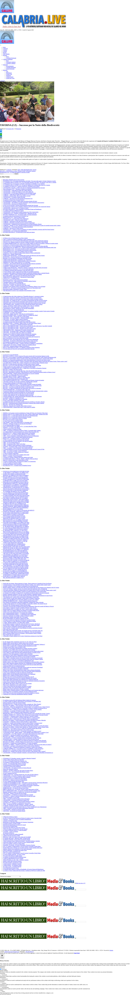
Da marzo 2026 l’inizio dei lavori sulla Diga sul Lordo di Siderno (18, 393)
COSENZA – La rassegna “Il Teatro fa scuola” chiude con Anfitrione (19, 711)
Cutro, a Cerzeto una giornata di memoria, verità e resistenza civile (18, 239)
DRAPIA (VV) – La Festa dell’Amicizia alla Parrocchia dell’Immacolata (20, 415)
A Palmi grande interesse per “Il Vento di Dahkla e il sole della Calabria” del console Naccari (25, 603)
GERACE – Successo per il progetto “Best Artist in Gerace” (17, 405)
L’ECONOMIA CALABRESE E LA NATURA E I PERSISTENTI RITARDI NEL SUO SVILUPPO (15, 555)
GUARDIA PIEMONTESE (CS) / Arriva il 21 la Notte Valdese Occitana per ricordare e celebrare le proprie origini (30, 243)
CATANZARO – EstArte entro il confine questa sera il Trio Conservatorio (20, 212)
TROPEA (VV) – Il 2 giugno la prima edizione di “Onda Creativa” (19, 434)
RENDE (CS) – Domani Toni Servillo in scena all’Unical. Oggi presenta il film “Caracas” (24, 751)
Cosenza (5, 50)
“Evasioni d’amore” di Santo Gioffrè (11, 823)
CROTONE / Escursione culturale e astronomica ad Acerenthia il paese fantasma (22, 297)
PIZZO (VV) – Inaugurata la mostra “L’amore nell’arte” (16, 438)
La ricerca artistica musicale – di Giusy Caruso (14, 854)
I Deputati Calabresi (10, 62)
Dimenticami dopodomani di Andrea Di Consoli (14, 824)
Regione (5, 55)
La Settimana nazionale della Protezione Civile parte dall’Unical (18, 270)
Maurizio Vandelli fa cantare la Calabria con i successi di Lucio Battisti (19, 792)
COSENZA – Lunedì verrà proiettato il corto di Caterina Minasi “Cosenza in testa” (22, 723)
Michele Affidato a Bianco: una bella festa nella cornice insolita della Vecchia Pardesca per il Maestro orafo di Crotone (31, 587)
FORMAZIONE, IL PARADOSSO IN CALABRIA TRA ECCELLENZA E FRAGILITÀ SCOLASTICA (16, 488)
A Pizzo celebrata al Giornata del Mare (12, 429)
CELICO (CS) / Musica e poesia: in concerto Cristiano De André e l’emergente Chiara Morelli (25, 242)
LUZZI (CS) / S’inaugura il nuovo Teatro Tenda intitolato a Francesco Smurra (21, 244)
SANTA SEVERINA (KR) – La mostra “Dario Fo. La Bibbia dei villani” (20, 315)
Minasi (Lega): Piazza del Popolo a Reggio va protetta (16, 689)
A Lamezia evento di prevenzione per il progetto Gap (15, 216)
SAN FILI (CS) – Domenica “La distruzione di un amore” (17, 802)
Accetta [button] (65, 953)
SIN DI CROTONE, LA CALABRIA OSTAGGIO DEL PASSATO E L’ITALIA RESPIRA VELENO (15, 520)
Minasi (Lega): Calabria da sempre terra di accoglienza (16, 675)
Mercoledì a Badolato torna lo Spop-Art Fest (13, 179)
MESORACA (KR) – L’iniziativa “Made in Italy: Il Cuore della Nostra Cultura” (22, 323)
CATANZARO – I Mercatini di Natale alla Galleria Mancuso (17, 190)
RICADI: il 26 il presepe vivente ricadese (13, 419)
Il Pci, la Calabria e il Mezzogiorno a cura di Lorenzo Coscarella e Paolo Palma (22, 846)
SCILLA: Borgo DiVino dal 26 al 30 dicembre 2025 (15, 379)
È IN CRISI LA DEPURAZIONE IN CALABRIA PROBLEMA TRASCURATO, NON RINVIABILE (16, 499)
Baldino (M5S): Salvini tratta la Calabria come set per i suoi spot (18, 643)
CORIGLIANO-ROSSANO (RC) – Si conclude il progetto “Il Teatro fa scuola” (22, 731)
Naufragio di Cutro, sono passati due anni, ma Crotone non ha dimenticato (20, 339)
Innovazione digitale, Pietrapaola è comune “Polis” (15, 289)
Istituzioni (5, 64)
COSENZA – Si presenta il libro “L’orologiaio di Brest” (16, 266)
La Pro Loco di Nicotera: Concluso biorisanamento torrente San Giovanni (20, 205)
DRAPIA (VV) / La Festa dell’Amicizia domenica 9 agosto (17, 417)
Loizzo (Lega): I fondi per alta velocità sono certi (14, 682)
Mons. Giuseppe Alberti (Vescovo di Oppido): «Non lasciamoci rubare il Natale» (22, 633)
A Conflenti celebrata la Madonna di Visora (13, 210)
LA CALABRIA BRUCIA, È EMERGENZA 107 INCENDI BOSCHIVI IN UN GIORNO (14, 544)
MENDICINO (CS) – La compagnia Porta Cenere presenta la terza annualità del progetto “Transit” (26, 713)
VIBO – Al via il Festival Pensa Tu (11, 442)
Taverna (34, 169)
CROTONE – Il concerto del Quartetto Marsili (14, 811)
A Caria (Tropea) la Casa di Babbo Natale (13, 421)
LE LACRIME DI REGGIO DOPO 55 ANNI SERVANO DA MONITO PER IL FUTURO (14, 517)
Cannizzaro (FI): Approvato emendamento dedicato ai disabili (17, 694)
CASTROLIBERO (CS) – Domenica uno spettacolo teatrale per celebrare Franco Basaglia (24, 740)
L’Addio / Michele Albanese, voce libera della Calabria (16, 622)
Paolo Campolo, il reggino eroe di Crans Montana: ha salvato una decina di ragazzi (22, 628)
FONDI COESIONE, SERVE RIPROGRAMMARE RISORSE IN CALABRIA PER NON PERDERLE (16, 507)
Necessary (4, 969)
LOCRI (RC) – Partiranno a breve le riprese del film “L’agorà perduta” (20, 721)
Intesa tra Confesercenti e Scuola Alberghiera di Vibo (15, 460)
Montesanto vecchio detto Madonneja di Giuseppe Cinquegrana (18, 822)
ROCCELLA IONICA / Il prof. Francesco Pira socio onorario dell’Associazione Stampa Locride (26, 356)
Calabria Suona (9, 77)
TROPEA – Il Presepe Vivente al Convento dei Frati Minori (17, 423)
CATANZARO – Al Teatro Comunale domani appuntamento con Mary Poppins (22, 737)
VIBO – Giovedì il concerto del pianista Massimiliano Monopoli (18, 808)
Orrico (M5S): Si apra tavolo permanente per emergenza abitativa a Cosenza (21, 693)
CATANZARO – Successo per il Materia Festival (15, 204)
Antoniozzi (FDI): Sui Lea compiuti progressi (14, 666)
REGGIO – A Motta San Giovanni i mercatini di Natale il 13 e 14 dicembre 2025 (22, 385)
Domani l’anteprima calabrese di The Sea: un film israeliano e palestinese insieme (22, 594)
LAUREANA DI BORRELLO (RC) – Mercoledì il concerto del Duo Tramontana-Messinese (25, 782)
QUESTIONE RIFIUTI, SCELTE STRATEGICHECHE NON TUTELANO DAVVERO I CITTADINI (16, 552)
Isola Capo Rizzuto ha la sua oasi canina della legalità (15, 338)
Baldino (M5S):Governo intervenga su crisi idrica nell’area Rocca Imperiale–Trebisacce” (24, 644)
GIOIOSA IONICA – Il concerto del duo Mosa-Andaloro (16, 777)
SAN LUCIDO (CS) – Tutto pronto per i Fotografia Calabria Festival (19, 281)
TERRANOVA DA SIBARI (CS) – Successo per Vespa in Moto (18, 277)
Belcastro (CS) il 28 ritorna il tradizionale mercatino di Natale (17, 258)
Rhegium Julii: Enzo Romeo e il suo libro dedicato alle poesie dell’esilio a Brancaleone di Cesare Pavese (28, 595)
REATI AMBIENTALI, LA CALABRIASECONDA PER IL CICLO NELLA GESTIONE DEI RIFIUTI (18, 509)
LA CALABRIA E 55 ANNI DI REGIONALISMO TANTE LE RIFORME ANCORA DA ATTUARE (15, 493)
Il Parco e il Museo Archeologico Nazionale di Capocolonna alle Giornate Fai (21, 336)
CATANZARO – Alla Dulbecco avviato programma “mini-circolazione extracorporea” (23, 202)
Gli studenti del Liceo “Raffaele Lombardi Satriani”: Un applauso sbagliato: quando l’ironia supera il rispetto (28, 311)
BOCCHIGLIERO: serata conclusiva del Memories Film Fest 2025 (19, 275)
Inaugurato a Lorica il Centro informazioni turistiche (15, 279)
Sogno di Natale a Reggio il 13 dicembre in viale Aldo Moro (17, 383)
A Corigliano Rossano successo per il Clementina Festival (16, 265)
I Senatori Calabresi (10, 63)
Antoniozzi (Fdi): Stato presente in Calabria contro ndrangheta (17, 654)
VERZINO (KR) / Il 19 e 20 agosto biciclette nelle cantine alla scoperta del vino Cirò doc (24, 303)
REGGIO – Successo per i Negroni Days (13, 404)
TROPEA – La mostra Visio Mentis (11, 427)
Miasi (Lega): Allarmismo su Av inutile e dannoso (15, 684)
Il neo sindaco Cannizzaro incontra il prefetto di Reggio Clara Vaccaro (19, 607)
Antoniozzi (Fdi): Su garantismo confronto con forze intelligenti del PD (20, 691)
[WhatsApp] (65, 134)
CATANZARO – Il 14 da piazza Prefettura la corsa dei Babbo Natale (19, 193)
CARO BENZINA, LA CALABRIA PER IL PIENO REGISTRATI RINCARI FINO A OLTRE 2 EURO (16, 566)
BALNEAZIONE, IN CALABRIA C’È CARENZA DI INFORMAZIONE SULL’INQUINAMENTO (16, 550)
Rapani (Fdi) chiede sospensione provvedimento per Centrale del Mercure (20, 679)
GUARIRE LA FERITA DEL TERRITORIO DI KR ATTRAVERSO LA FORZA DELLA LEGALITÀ (16, 574)
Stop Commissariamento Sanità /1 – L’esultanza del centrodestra (18, 613)
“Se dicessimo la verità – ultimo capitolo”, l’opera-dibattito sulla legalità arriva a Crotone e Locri (26, 732)
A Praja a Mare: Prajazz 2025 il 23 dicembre (13, 759)
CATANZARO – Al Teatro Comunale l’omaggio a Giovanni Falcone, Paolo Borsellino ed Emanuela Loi (28, 752)
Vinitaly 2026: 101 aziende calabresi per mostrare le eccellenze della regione (21, 610)
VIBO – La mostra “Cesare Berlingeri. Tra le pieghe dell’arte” (17, 448)
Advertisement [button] (3, 986)
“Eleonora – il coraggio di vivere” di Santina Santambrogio (17, 819)
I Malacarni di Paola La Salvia (10, 816)
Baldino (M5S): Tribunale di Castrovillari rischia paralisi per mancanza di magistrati (23, 667)
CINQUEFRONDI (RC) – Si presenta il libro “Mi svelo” (16, 389)
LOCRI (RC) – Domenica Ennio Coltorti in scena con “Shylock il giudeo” (20, 716)
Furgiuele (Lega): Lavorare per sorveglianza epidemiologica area (18, 660)
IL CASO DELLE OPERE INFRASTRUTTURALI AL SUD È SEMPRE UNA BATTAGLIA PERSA (16, 528)
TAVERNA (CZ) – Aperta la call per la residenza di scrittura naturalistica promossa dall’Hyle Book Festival (28, 229)
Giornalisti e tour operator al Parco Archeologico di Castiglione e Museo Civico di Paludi (24, 286)
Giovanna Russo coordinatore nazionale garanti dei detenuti (17, 626)
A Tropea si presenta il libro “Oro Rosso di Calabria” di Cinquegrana (19, 461)
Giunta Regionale (10, 68)
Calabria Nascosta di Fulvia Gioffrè (11, 835)
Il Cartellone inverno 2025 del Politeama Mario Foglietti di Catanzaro (19, 700)
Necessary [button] (2, 967)
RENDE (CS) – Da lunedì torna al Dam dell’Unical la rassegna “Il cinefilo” (21, 724)
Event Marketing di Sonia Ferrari (11, 868)
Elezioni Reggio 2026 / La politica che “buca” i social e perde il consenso (20, 609)
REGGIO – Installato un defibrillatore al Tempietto (15, 399)
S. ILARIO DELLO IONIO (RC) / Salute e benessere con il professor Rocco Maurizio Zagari (25, 362)
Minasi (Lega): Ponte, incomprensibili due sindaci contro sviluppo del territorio (21, 670)
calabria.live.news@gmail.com (11, 951)
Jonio (19, 169)
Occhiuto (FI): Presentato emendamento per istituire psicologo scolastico (20, 648)
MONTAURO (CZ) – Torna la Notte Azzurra (14, 217)
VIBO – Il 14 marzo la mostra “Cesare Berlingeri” (15, 450)
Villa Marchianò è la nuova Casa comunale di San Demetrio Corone (19, 290)
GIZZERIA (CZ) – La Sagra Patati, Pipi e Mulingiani (15, 218)
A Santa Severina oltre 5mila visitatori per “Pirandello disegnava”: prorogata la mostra (23, 296)
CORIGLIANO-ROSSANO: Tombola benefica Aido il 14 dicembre (19, 261)
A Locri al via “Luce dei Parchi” (10, 354)
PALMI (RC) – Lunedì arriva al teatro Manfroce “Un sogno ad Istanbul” (20, 743)
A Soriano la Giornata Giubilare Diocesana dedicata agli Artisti (18, 457)
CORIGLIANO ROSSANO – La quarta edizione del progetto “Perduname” (21, 785)
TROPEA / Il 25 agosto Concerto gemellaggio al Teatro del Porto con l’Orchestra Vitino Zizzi (25, 413)
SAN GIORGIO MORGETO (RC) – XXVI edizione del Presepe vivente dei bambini (23, 380)
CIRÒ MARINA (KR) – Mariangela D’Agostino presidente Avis (18, 330)
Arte (7, 71)
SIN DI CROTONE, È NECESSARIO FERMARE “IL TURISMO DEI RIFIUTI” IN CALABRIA (15, 491)
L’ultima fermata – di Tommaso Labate (12, 865)
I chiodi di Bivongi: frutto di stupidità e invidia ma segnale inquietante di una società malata (24, 591)
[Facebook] (65, 130)
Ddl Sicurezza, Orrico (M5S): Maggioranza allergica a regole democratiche (21, 655)
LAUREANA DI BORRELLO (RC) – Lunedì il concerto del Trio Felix (20, 784)
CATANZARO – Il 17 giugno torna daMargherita (15, 230)
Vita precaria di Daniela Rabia (10, 826)
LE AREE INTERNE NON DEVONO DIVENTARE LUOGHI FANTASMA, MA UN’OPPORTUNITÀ (16, 496)
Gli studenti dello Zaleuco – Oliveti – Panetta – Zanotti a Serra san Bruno (20, 458)
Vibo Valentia (6, 54)
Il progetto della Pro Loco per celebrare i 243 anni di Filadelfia (18, 441)
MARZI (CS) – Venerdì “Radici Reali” (12, 254)
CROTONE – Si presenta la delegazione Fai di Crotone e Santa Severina (20, 340)
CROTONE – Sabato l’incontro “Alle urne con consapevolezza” (18, 313)
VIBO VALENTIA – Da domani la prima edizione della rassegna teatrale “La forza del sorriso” (25, 725)
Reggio (4, 52)
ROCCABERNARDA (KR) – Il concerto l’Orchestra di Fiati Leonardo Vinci (21, 790)
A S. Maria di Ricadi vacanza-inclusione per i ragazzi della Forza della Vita (21, 431)
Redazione (18, 128)
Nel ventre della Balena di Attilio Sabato (12, 855)
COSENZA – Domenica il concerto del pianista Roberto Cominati (18, 801)
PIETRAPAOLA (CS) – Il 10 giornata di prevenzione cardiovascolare (19, 250)
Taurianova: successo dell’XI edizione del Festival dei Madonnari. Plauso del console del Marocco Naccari (28, 606)
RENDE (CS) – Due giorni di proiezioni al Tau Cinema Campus (18, 729)
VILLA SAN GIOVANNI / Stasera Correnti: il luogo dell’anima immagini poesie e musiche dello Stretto (28, 358)
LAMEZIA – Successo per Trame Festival (13, 228)
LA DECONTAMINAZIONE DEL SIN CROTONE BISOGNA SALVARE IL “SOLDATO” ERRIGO (16, 539)
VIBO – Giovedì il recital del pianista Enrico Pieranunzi (16, 798)
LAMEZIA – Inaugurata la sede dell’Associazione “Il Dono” (17, 221)
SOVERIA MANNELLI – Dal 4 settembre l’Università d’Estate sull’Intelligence (22, 209)
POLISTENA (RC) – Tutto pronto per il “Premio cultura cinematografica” (20, 719)
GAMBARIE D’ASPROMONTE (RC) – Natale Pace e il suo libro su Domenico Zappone (24, 368)
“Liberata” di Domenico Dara (10, 820)
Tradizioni (8, 75)
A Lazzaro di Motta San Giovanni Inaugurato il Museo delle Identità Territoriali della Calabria (25, 391)
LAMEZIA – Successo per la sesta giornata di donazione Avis (17, 198)
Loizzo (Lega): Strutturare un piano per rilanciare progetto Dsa (18, 672)
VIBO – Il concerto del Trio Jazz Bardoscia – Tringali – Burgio (18, 804)
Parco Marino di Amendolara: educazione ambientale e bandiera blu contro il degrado (23, 602)
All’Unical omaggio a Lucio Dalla (11, 797)
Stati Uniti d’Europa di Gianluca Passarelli (13, 834)
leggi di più (77, 953)
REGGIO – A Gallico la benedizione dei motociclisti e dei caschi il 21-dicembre (22, 388)
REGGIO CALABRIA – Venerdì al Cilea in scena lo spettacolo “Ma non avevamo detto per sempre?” (27, 744)
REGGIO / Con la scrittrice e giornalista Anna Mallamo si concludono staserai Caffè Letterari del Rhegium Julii (29, 357)
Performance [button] (3, 977)
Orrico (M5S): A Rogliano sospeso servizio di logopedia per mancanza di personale (23, 658)
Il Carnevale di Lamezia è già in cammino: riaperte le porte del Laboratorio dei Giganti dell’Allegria (26, 206)
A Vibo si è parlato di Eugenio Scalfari (12, 462)
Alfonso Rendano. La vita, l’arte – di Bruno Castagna (15, 859)
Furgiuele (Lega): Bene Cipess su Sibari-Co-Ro (14, 647)
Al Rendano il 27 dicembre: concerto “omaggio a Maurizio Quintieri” (19, 758)
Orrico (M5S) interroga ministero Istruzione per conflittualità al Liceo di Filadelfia (22, 663)
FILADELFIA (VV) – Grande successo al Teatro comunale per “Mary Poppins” (22, 704)
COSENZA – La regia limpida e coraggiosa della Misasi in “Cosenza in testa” (21, 717)
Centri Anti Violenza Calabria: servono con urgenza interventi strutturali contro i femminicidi (25, 588)
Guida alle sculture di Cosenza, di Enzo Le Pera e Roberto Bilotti (18, 842)
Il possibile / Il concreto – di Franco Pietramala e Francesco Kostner (19, 845)
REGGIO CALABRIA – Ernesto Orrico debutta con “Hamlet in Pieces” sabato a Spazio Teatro (26, 727)
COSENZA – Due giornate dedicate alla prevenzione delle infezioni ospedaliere (22, 263)
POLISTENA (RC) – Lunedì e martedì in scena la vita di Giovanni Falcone (21, 739)
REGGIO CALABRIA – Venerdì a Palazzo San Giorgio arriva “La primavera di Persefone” (25, 741)
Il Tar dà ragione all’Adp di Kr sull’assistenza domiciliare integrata (18, 348)
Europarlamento (10, 66)
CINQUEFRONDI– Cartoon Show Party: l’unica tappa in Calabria (19, 407)
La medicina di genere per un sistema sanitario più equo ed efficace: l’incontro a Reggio (24, 401)
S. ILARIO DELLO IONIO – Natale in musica (14, 376)
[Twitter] (65, 132)
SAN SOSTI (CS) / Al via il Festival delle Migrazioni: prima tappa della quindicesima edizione (25, 240)
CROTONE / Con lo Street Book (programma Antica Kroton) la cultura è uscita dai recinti (24, 301)
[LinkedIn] (65, 136)
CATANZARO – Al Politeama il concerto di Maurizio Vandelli (18, 794)
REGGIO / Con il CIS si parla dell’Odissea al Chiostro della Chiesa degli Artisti (22, 365)
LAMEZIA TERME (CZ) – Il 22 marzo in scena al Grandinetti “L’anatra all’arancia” (23, 748)
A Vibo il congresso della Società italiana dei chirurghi (16, 440)
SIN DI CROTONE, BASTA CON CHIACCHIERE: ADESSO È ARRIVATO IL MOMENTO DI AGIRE (16, 501)
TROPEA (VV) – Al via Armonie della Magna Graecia (16, 771)
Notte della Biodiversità (26, 169)
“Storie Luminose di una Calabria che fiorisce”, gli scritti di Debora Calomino (21, 841)
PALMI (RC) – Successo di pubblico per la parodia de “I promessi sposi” (20, 735)
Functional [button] (2, 973)
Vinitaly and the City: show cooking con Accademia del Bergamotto (19, 366)
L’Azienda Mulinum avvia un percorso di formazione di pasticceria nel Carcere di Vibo (23, 449)
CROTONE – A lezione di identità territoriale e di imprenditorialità (19, 335)
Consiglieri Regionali (11, 58)
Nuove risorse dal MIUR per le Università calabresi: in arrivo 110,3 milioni (21, 599)
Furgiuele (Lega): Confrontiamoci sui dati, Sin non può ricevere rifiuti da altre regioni (23, 651)
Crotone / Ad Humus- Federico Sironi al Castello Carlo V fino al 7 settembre (21, 305)
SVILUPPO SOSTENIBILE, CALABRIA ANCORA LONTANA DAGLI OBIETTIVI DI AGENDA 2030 (16, 523)
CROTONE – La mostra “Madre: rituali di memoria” (15, 319)
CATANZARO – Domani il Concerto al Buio (14, 809)
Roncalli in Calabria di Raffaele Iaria (11, 851)
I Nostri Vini (9, 74)
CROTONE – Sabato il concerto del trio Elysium (14, 793)
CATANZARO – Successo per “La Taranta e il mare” (16, 208)
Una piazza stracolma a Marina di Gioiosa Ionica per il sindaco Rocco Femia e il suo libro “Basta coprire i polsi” (29, 590)
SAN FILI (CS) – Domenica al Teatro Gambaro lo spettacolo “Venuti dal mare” (22, 750)
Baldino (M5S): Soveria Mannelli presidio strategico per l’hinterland (19, 674)
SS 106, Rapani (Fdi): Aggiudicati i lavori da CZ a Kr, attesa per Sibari (20, 641)
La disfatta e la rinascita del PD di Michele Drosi (14, 857)
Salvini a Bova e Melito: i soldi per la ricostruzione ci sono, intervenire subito (21, 625)
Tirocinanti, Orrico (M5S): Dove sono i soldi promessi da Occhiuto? (19, 649)
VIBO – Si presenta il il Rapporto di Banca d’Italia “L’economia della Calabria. (22, 430)
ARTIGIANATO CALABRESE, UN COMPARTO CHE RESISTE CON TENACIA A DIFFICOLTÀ (15, 485)
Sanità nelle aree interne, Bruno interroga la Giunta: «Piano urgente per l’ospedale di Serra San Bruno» (27, 583)
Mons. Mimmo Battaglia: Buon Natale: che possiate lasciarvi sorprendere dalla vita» (23, 630)
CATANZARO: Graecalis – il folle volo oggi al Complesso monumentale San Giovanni (24, 187)
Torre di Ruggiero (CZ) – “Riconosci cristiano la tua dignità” (17, 189)
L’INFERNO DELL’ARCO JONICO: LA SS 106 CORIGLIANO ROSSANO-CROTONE (15, 542)
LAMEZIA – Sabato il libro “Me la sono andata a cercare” (17, 195)
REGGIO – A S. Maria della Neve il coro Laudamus (15, 375)
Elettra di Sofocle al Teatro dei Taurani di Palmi (14, 702)
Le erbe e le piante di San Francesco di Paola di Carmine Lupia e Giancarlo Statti (22, 818)
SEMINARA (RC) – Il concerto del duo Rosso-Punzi (15, 788)
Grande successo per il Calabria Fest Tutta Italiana (15, 778)
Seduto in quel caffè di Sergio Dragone (12, 861)
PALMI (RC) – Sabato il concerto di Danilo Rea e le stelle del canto (19, 796)
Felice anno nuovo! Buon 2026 (10, 629)
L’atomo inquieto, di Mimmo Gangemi (12, 864)
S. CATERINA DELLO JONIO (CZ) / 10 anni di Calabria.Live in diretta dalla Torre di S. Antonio (26, 185)
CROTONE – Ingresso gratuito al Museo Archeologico (16, 346)
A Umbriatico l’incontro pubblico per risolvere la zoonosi (16, 320)
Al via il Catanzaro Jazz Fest (10, 773)
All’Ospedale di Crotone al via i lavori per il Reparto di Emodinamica (19, 342)
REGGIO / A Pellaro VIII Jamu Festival (12, 369)
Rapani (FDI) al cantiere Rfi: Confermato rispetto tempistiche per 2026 (19, 645)
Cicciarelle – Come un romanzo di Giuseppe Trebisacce (10, 832)
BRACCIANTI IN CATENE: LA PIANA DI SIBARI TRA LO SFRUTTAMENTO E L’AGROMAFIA (16, 561)
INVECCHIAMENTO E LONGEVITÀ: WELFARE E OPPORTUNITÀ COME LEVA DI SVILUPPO (16, 480)
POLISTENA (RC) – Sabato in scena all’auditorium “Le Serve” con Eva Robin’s (22, 709)
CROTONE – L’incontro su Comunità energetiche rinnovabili (17, 324)
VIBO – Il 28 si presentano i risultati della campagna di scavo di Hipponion (21, 435)
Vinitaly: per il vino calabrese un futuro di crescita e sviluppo (17, 611)
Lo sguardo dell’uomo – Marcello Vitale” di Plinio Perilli (16, 838)
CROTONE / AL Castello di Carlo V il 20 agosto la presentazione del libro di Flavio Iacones (25, 300)
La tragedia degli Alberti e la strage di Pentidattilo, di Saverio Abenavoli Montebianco (23, 869)
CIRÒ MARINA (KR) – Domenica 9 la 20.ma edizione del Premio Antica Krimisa (22, 304)
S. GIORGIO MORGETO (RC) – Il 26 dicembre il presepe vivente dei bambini (22, 384)
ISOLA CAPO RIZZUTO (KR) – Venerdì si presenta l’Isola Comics (19, 328)
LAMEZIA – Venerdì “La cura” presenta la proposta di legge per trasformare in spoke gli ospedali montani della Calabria (31, 225)
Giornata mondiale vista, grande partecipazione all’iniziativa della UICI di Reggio (22, 396)
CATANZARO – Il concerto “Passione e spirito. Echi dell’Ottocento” (19, 776)
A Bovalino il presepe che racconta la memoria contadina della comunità (20, 381)
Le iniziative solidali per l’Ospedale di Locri (13, 397)
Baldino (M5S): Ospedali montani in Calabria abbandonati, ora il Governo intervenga (23, 690)
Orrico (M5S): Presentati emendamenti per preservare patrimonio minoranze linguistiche (24, 680)
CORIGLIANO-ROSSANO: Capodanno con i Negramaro (17, 259)
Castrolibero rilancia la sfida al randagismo (13, 282)
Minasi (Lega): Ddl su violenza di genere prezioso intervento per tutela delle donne (22, 664)
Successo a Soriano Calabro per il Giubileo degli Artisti (16, 454)
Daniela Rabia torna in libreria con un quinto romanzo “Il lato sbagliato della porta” (22, 847)
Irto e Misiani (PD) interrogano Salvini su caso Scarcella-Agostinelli (19, 656)
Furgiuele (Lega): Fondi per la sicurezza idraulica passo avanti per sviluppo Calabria (23, 659)
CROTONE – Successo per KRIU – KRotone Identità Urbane (18, 317)
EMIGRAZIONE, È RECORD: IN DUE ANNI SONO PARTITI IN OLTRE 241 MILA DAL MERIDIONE (16, 547)
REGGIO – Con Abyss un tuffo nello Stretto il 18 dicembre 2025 (18, 387)
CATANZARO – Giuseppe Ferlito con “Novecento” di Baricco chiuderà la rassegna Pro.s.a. (25, 708)
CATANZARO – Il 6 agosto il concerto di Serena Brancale (17, 767)
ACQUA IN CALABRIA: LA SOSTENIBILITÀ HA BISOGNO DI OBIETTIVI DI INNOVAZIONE (16, 571)
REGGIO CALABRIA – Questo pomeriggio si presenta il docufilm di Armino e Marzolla (24, 720)
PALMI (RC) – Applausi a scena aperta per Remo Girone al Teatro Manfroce (21, 746)
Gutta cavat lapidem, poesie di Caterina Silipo (14, 843)
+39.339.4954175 (29, 951)
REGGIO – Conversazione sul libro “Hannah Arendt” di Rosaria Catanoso (18, 171)
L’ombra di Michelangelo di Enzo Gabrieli (13, 858)
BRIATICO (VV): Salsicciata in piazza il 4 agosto (15, 418)
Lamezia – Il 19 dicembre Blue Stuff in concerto (14, 763)
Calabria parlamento (8, 59)
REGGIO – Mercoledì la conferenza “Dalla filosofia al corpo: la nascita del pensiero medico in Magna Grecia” (29, 372)
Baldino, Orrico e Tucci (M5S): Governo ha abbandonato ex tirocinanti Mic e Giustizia (23, 662)
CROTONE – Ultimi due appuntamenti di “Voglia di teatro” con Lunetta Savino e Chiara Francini (26, 706)
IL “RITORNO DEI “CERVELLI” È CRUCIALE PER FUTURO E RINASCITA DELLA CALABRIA (16, 531)
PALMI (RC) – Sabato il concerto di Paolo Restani (15, 780)
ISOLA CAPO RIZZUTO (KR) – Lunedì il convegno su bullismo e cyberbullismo (23, 343)
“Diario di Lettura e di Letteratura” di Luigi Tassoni (15, 829)
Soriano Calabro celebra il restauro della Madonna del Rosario (17, 437)
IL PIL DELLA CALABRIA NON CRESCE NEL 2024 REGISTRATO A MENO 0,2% (14, 577)
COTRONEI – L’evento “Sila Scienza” (12, 312)
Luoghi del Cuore (10, 78)
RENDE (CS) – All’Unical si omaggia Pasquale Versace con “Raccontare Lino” (22, 287)
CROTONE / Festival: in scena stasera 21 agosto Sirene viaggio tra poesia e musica (23, 299)
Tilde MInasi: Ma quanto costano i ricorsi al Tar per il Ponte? (17, 683)
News (7, 56)
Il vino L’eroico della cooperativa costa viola (13, 400)
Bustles (111, 950)
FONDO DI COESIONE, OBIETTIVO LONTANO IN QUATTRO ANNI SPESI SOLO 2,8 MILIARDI (16, 512)
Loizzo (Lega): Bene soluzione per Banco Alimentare (15, 668)
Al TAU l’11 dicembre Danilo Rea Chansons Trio (15, 761)
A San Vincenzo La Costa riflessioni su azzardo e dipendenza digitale (19, 621)
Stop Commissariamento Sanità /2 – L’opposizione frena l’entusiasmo (19, 614)
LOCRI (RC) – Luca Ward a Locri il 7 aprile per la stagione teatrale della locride (22, 728)
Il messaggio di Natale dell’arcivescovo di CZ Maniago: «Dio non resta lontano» (22, 632)
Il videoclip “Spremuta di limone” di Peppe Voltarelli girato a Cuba (19, 805)
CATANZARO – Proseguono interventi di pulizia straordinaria (18, 226)
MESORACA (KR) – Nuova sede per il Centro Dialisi (16, 316)
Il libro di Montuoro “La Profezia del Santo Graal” (15, 850)
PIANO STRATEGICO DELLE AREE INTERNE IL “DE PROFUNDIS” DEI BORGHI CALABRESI (16, 526)
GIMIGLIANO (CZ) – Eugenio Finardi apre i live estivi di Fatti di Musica (20, 774)
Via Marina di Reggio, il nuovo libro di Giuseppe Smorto (16, 839)
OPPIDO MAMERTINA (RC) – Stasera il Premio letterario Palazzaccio (20, 601)
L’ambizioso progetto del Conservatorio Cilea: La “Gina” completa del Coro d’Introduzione (24, 807)
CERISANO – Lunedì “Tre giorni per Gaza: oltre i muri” (16, 285)
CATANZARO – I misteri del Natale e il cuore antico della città (18, 191)
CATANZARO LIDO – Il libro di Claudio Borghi (15, 220)
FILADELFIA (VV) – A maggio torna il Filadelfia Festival (17, 465)
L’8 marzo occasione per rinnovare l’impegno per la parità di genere (19, 619)
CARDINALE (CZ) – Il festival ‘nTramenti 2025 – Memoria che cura (19, 213)
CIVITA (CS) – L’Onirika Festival (11, 278)
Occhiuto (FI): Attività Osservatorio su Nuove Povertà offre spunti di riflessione (22, 671)
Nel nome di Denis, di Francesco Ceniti (12, 862)
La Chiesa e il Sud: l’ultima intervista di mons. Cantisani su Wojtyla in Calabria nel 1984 (24, 870)
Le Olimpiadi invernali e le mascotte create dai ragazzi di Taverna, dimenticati (21, 624)
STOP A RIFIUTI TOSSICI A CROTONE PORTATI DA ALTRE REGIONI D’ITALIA (14, 515)
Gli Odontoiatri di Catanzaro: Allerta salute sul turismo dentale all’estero (20, 201)
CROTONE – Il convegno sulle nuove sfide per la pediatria (17, 332)
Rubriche (5, 70)
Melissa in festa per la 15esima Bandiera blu (13, 309)
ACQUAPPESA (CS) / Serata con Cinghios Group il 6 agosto (18, 251)
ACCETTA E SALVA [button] (5, 994)
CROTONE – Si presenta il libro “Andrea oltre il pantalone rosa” (18, 331)
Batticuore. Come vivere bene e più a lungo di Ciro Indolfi (17, 837)
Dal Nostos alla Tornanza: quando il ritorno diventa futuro (16, 605)
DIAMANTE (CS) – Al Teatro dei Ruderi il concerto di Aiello (15, 172)
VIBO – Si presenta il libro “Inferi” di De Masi (14, 444)
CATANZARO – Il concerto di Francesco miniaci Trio (16, 800)
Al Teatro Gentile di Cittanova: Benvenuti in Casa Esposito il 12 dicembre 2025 (22, 701)
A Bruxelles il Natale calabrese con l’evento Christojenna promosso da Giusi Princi (22, 636)
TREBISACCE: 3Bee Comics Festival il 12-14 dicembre (16, 262)
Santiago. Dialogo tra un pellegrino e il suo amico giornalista (17, 849)
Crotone (5, 51)
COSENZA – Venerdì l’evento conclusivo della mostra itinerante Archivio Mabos (22, 274)
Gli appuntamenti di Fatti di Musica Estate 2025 (14, 765)
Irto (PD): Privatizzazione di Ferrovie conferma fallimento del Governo (20, 678)
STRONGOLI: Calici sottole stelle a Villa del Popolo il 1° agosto (18, 307)
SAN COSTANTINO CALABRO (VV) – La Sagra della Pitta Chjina (20, 426)
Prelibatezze (9, 72)
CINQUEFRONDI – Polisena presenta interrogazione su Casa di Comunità (21, 373)
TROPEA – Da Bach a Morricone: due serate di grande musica (18, 770)
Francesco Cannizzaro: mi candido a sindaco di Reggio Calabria (18, 615)
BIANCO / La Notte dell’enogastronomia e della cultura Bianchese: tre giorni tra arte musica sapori (26, 360)
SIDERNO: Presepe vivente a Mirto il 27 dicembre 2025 (16, 377)
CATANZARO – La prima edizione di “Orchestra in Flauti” (17, 786)
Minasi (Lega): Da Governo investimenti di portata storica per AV (18, 676)
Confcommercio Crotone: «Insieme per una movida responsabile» (18, 308)
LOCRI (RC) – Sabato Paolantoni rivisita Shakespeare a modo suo (19, 712)
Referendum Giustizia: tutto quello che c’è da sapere (15, 617)
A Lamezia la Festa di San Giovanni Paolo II (13, 200)
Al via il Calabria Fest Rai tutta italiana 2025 (13, 781)
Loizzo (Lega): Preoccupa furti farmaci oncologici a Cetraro (17, 686)
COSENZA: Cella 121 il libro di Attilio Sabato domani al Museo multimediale (21, 252)
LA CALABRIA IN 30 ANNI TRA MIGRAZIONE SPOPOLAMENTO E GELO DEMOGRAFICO (15, 569)
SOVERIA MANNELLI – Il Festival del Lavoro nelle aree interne (19, 232)
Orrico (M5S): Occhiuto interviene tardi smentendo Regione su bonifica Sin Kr (21, 652)
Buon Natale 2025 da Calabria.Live (11, 634)
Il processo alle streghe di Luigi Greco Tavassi (14, 827)
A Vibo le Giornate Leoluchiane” (11, 453)
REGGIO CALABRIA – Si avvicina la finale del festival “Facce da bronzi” (21, 736)
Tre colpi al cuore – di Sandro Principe (12, 866)
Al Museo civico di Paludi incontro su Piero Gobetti (15, 238)
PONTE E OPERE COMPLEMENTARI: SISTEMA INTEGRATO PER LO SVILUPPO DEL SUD (16, 558)
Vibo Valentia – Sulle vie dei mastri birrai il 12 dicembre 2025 (17, 422)
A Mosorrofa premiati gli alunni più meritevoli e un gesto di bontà (18, 392)
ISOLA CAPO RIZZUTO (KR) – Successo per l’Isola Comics (18, 327)
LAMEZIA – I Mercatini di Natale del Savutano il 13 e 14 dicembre (19, 194)
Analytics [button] (2, 981)
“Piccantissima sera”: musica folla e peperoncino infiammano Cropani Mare (21, 597)
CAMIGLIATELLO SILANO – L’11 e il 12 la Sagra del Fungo (18, 269)
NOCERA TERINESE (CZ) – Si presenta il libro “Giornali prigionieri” (20, 214)
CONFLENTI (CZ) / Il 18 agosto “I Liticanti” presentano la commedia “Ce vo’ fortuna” (24, 183)
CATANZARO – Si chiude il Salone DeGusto (14, 197)
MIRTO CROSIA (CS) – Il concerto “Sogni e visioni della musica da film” (21, 789)
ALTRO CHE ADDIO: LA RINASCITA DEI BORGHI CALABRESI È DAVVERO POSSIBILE (16, 474)
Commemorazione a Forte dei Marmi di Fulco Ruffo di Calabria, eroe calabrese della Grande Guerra (27, 584)
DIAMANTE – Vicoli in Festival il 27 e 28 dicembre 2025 (17, 257)
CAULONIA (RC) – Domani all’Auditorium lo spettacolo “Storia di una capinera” (22, 747)
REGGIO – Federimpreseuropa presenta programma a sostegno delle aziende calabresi (23, 403)
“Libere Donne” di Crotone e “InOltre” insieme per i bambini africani (19, 344)
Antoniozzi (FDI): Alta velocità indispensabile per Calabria (17, 687)
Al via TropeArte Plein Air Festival (11, 425)
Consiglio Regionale (11, 67)
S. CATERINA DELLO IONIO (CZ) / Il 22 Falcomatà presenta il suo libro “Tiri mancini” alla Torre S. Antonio (29, 182)
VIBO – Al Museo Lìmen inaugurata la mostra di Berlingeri (17, 445)
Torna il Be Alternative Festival (10, 769)
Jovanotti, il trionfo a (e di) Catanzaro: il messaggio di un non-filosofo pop (20, 586)
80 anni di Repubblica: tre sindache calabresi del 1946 (16, 618)
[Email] (65, 138)
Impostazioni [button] (71, 953)
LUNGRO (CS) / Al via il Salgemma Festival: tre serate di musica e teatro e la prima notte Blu (25, 246)
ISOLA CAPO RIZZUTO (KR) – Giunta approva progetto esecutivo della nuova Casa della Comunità (27, 326)
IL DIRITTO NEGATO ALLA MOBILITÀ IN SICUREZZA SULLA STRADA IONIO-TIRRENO (16, 504)
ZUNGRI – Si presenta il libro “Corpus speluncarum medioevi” (18, 446)
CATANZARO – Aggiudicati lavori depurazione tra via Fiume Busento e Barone (22, 224)
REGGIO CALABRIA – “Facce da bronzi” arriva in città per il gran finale (21, 705)
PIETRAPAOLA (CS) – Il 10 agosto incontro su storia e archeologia (19, 248)
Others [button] (1, 990)
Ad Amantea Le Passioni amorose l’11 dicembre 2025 (16, 762)
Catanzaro (5, 48)
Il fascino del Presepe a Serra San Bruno (12, 464)
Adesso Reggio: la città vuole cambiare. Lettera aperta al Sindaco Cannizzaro (21, 598)
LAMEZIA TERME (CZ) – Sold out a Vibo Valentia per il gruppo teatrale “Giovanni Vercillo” (25, 715)
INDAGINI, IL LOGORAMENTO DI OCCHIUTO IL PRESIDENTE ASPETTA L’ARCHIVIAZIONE (15, 482)
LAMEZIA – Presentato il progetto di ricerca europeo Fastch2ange (19, 222)
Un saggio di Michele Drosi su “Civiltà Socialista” (15, 830)
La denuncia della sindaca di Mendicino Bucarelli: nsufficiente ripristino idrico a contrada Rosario (26, 273)
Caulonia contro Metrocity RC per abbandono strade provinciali (18, 395)
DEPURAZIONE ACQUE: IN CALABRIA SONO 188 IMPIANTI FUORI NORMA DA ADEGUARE (15, 536)
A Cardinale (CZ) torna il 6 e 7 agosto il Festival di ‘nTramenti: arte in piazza (21, 186)
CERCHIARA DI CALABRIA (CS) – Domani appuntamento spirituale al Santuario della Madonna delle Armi (29, 247)
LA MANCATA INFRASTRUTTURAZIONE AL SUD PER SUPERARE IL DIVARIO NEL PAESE (15, 563)
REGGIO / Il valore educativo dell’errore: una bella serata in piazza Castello (21, 364)
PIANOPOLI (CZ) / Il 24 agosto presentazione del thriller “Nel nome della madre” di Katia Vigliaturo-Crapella (29, 181)
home (4, 47)
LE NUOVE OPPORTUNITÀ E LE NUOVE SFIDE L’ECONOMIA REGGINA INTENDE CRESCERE (16, 534)
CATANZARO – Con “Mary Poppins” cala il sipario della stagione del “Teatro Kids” (23, 733)
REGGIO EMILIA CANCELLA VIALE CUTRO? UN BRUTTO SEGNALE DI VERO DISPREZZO (15, 477)
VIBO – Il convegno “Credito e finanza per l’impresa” (16, 452)
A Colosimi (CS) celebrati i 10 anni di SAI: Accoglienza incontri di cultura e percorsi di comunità (26, 593)
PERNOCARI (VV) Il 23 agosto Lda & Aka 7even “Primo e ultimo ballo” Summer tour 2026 (25, 414)
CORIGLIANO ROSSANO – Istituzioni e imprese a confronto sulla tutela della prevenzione (25, 267)
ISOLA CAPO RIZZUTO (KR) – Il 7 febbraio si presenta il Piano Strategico (21, 347)
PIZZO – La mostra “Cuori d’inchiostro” (12, 456)
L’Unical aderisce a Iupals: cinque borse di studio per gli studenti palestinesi (21, 271)
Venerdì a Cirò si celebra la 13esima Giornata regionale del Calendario (19, 334)
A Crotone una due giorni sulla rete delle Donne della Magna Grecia (19, 322)
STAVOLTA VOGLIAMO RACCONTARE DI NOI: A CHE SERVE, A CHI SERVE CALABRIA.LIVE (16, 472)
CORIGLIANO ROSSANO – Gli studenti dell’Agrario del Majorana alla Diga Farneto (24, 255)
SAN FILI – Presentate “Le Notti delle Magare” (14, 283)
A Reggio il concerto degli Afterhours (12, 766)
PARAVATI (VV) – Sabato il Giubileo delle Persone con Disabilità (19, 433)
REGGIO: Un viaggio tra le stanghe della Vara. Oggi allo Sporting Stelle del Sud (22, 370)
